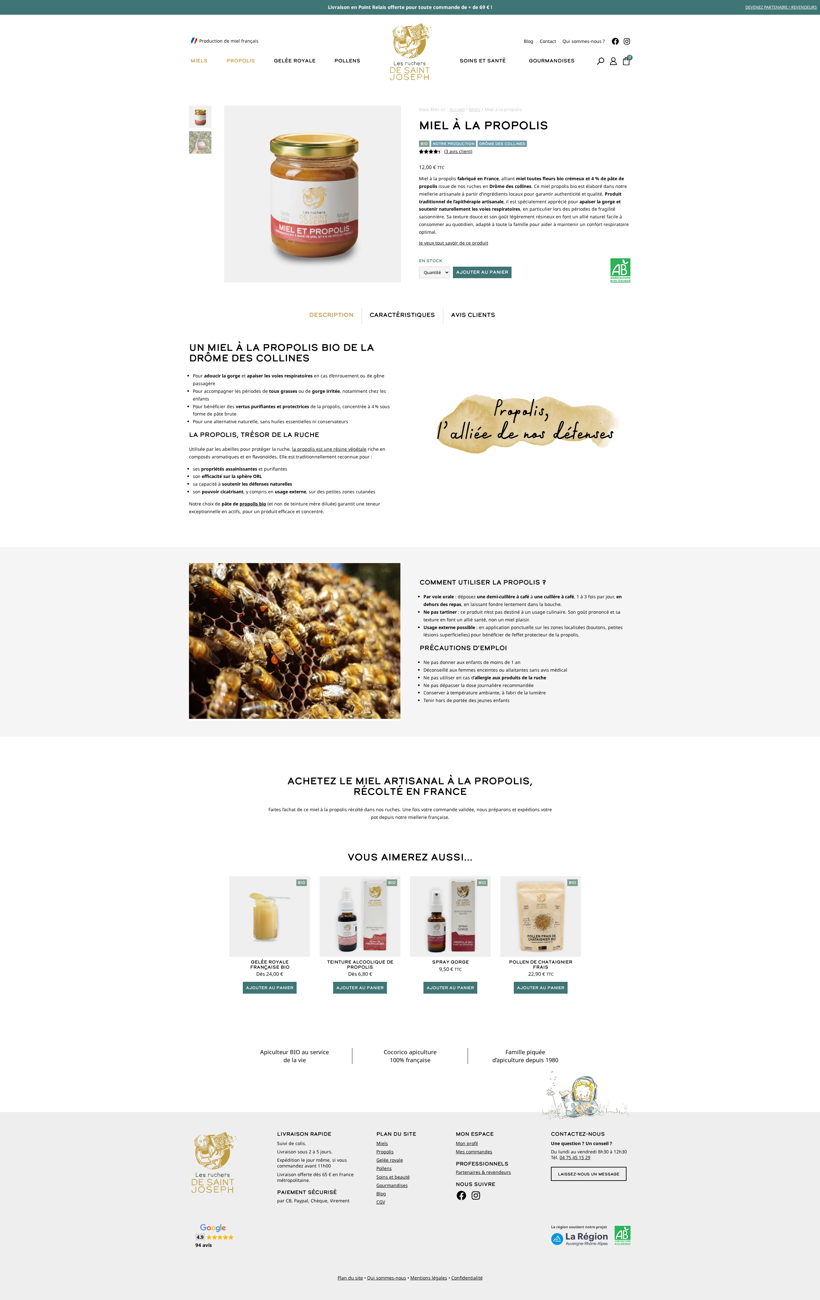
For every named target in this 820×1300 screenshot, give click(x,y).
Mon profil (467, 1143)
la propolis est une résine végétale (329, 449)
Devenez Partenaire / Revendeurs (781, 7)
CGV (380, 1202)
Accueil (457, 109)
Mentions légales (428, 1278)
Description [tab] (331, 315)
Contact (548, 41)
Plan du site (350, 1278)
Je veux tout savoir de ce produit (453, 243)
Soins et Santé (483, 61)
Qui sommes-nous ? (583, 41)
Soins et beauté (393, 1177)
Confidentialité (467, 1278)
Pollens (347, 61)
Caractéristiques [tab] (402, 315)
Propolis (240, 61)
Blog (528, 41)
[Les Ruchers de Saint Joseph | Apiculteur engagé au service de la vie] (410, 51)
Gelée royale (295, 61)
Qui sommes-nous (386, 1278)
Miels (199, 61)
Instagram (627, 41)
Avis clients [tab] (473, 315)
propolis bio (253, 504)
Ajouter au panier (482, 272)
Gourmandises (552, 61)
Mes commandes (474, 1152)
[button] (214, 1236)
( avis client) (458, 151)
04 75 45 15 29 (575, 1157)
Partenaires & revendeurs (483, 1172)
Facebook (615, 41)
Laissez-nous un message (588, 1174)
